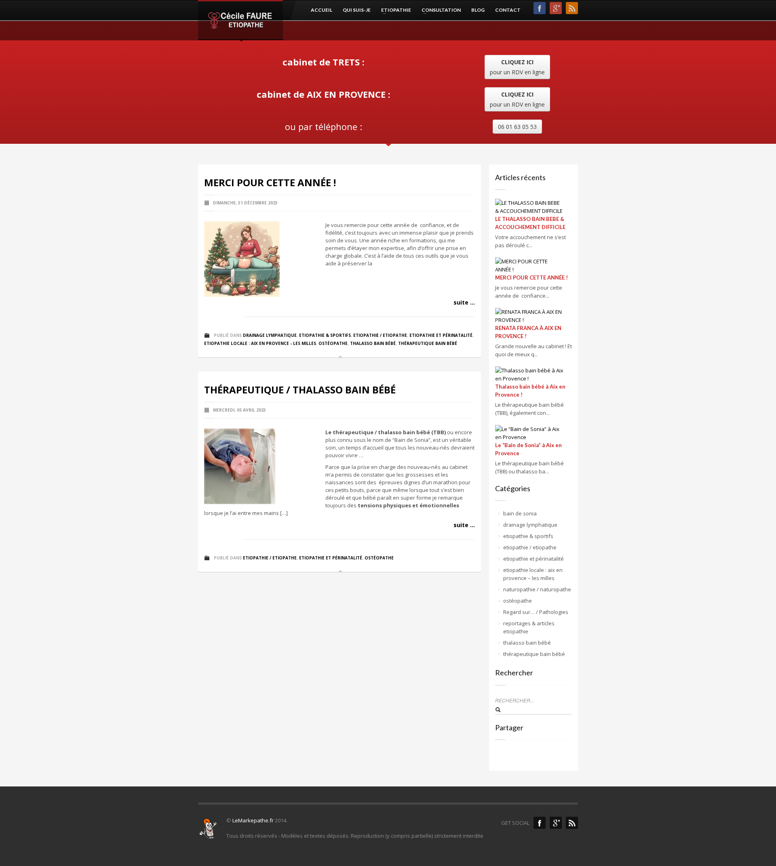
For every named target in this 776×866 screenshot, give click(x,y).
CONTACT (508, 10)
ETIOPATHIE (393, 10)
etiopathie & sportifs (325, 335)
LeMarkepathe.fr (253, 820)
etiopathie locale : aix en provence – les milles (533, 574)
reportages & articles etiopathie (529, 627)
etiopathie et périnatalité (440, 335)
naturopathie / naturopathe (537, 589)
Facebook (540, 823)
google (556, 823)
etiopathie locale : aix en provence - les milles (260, 343)
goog (556, 8)
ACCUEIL (321, 10)
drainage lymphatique (270, 335)
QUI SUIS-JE (357, 10)
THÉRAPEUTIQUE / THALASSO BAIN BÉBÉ (300, 389)
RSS (572, 8)
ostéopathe (333, 343)
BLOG (478, 10)
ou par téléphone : (323, 126)
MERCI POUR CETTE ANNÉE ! (270, 182)
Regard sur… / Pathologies (535, 612)
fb (540, 8)
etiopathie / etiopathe (380, 335)
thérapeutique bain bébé (427, 343)
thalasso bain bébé (373, 343)
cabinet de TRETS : (324, 62)
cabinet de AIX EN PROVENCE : (323, 94)
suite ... (464, 302)
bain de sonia (520, 513)
